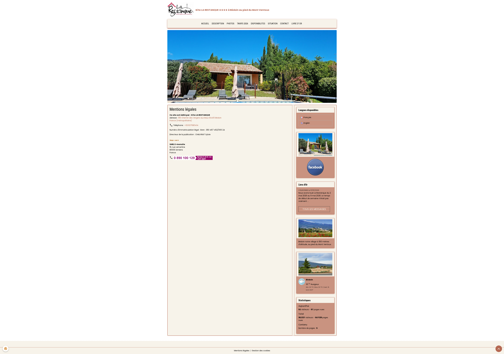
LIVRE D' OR (297, 23)
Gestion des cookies (261, 350)
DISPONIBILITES (258, 23)
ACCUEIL (205, 23)
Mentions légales (241, 350)
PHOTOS (230, 23)
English (306, 123)
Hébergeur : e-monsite (174, 140)
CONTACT (284, 23)
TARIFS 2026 (242, 23)
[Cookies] (6, 349)
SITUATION (272, 23)
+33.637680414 (191, 125)
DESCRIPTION (218, 23)
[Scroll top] (498, 348)
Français (307, 117)
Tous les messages (314, 209)
